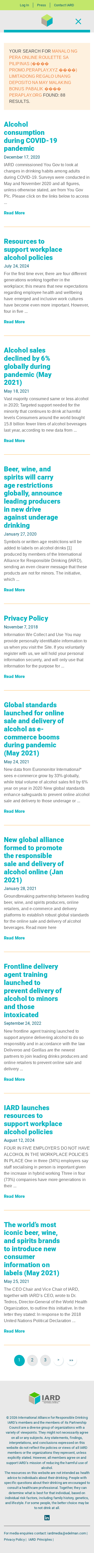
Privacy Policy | (15, 1539)
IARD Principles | (41, 1539)
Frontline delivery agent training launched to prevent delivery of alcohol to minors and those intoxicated (33, 990)
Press (41, 5)
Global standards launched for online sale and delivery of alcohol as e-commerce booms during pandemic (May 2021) (34, 729)
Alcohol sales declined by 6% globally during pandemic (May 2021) (28, 366)
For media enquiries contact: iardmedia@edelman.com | (45, 1533)
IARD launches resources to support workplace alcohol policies (33, 1120)
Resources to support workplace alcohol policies (33, 249)
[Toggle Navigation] (78, 21)
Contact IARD (64, 5)
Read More (14, 212)
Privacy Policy (26, 618)
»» (71, 1359)
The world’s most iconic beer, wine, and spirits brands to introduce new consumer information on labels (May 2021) (32, 1249)
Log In (24, 5)
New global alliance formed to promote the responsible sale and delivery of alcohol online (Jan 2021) (34, 860)
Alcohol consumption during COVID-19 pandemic (30, 136)
